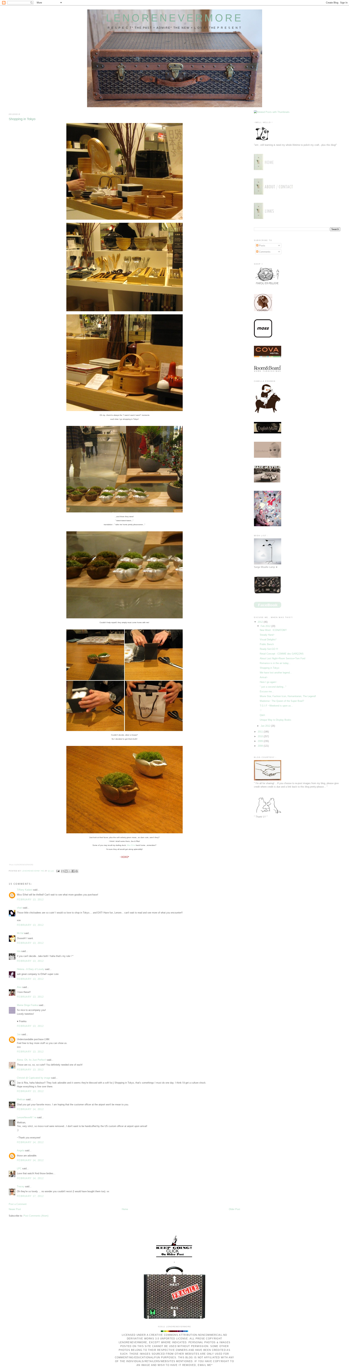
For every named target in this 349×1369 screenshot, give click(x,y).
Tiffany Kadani (24, 889)
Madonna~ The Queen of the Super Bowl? (282, 701)
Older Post (234, 1209)
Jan (19, 1034)
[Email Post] (58, 871)
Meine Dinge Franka (27, 1005)
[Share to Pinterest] (76, 871)
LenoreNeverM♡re (26, 1117)
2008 (261, 745)
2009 (261, 741)
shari (19, 907)
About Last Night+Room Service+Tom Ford (282, 658)
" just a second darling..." (273, 686)
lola (19, 951)
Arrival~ (264, 677)
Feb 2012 (266, 626)
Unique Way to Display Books (275, 719)
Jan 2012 (266, 725)
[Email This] (63, 871)
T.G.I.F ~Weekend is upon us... (276, 705)
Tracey (20, 1186)
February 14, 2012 (30, 1109)
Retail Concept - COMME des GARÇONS (282, 653)
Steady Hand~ (267, 634)
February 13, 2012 (30, 899)
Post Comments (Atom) (35, 1215)
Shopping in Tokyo (269, 668)
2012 (261, 622)
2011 (261, 731)
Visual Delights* (268, 639)
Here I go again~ (268, 682)
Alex (19, 987)
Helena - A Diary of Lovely (30, 969)
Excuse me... (267, 691)
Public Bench (267, 644)
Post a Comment (18, 1204)
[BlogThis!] (66, 871)
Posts (261, 245)
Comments (264, 251)
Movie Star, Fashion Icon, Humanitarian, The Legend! (288, 696)
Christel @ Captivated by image (33, 1077)
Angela (20, 1150)
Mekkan (21, 1099)
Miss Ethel (131, 845)
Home (125, 1209)
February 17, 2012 (30, 1196)
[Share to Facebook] (73, 871)
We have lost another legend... (276, 672)
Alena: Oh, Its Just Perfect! (31, 1059)
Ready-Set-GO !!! (269, 649)
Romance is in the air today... (275, 663)
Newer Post (15, 1209)
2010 (261, 736)
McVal (20, 933)
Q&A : (263, 715)
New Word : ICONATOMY (273, 630)
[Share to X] (69, 871)
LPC (19, 1168)
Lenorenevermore (174, 18)
